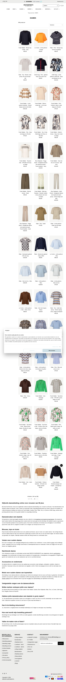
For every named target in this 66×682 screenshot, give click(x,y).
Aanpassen (32, 350)
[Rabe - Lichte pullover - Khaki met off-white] (56, 213)
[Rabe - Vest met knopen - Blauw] (41, 298)
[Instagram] (5, 1)
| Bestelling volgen (6, 643)
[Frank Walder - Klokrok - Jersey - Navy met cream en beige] (56, 122)
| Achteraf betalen (6, 648)
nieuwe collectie (6, 578)
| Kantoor (29, 649)
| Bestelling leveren (6, 646)
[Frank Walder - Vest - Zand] (25, 472)
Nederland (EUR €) (56, 674)
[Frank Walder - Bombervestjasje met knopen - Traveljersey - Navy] (56, 472)
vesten (52, 542)
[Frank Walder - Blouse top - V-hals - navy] (25, 37)
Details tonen (56, 346)
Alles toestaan (52, 350)
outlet (29, 578)
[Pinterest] (6, 1)
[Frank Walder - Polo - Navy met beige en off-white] (25, 122)
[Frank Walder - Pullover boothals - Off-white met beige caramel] (41, 472)
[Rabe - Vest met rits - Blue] (25, 271)
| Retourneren (5, 638)
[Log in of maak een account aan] (60, 5)
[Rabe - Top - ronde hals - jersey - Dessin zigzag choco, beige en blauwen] (56, 298)
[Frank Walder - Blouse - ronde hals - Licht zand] (41, 93)
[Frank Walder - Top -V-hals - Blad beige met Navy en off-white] (41, 122)
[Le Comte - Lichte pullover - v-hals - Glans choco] (25, 298)
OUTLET (56, 9)
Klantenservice (60, 1)
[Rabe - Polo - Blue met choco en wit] (56, 357)
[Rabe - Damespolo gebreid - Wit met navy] (25, 244)
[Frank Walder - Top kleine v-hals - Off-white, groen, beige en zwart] (56, 386)
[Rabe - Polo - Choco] (25, 386)
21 (34, 499)
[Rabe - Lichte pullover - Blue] (41, 271)
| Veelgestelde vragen (32, 642)
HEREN (30, 9)
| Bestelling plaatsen (7, 641)
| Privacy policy (5, 657)
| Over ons (29, 646)
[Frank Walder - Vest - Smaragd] (41, 386)
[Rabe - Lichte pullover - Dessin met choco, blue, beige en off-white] (25, 357)
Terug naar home (31, 12)
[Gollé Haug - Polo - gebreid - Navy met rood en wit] (41, 64)
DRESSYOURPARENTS (8, 679)
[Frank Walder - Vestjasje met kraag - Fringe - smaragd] (56, 443)
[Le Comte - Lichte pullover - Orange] (41, 37)
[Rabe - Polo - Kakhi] (41, 213)
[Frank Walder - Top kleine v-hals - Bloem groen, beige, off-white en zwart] (25, 414)
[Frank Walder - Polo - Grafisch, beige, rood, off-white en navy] (25, 443)
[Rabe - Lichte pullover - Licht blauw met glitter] (41, 357)
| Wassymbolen (18, 656)
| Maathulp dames (19, 653)
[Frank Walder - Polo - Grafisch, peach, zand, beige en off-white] (56, 93)
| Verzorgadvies (18, 658)
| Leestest (17, 661)
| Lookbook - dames (19, 646)
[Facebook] (3, 1)
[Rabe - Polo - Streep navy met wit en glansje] (56, 37)
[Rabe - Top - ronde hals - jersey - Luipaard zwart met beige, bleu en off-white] (25, 326)
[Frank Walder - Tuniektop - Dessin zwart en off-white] (41, 443)
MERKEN (47, 9)
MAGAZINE (38, 9)
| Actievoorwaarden (6, 660)
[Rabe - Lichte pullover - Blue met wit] (56, 271)
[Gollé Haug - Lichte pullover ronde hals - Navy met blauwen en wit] (56, 64)
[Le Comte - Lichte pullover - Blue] (56, 244)
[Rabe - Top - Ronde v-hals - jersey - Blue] (56, 326)
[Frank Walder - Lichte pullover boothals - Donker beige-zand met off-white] (25, 93)
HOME (8, 9)
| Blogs (16, 663)
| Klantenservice (31, 644)
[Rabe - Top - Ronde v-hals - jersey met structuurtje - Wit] (25, 64)
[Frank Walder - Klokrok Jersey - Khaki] (25, 181)
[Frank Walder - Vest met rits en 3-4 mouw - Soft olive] (56, 151)
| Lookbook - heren (19, 644)
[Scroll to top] (63, 679)
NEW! (14, 9)
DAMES (22, 9)
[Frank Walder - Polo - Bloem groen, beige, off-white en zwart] (56, 414)
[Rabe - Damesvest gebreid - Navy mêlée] (41, 244)
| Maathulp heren (19, 642)
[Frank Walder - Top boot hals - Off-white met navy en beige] (25, 151)
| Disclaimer (5, 655)
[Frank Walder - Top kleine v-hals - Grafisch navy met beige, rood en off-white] (41, 414)
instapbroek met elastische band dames (44, 519)
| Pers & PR (30, 651)
